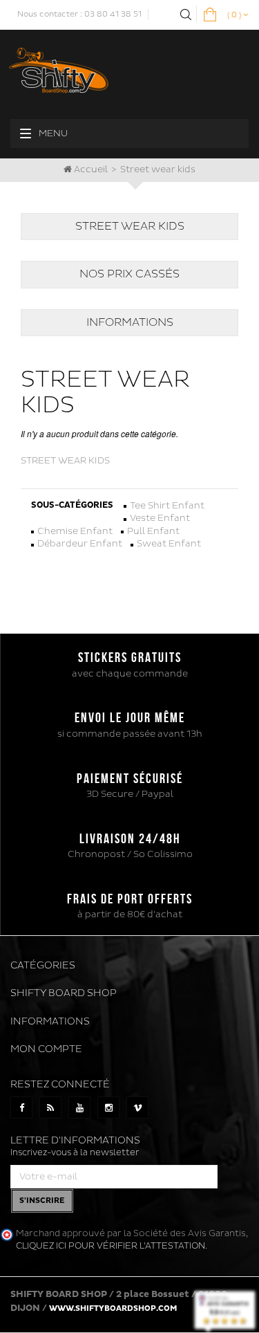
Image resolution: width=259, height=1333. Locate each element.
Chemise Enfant (75, 531)
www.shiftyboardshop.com (113, 1308)
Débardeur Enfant (79, 543)
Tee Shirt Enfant (167, 505)
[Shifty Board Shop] (59, 68)
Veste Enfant (160, 518)
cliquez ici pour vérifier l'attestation (110, 1245)
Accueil (90, 169)
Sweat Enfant (169, 543)
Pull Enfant (153, 531)
